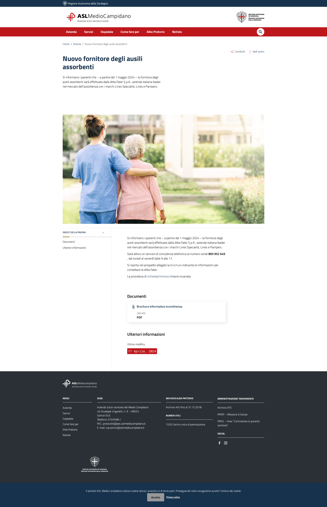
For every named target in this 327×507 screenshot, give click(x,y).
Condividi (239, 51)
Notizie (177, 31)
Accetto (155, 497)
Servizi (88, 31)
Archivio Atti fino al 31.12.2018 (183, 407)
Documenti (69, 242)
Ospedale (107, 31)
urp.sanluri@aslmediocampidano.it (125, 428)
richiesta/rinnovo (158, 276)
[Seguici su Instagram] (226, 442)
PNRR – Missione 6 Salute (232, 414)
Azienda (71, 31)
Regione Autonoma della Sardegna (88, 3)
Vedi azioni (258, 51)
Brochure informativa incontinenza (159, 306)
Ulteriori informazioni (74, 248)
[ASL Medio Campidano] (65, 3)
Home (66, 44)
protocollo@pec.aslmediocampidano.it (124, 424)
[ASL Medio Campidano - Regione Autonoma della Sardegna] (80, 383)
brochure (176, 265)
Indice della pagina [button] (74, 232)
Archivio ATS (224, 407)
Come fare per (130, 31)
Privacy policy (173, 497)
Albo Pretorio (156, 31)
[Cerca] (260, 32)
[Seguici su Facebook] (219, 442)
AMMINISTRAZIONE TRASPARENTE (235, 398)
